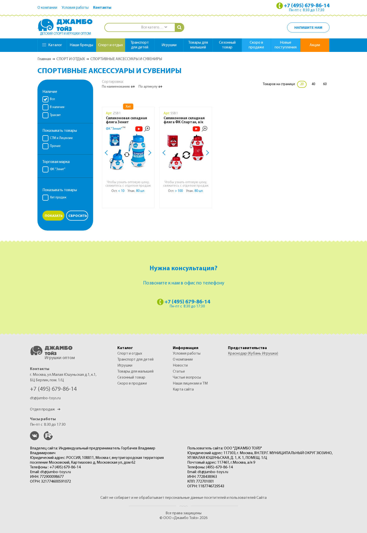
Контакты (102, 8)
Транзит (55, 115)
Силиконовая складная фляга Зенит (126, 120)
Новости (180, 366)
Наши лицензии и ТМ (190, 384)
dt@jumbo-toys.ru (45, 398)
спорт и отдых (110, 45)
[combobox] (154, 27)
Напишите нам (308, 28)
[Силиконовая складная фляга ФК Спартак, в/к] (185, 152)
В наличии (57, 107)
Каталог (55, 45)
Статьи (179, 372)
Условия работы (75, 8)
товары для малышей (198, 45)
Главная (44, 59)
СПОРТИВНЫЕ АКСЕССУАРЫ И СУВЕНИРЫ (126, 59)
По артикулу (148, 87)
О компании (47, 8)
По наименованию (116, 87)
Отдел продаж (45, 409)
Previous (107, 152)
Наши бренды (81, 45)
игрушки (169, 45)
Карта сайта (183, 390)
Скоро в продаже (256, 45)
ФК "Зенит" (57, 169)
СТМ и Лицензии (61, 138)
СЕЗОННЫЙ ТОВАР (131, 378)
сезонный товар (227, 45)
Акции (315, 45)
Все (52, 99)
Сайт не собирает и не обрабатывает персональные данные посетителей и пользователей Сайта (183, 498)
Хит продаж (58, 197)
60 (325, 84)
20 (302, 84)
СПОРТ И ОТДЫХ (70, 59)
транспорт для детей (140, 45)
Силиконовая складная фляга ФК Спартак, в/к (184, 120)
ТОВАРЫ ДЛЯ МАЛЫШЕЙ (135, 372)
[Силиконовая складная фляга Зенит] (128, 152)
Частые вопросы (187, 378)
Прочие (55, 146)
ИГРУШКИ (124, 366)
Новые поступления (286, 45)
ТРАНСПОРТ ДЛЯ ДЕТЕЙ (135, 360)
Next (148, 152)
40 (313, 84)
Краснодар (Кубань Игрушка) (253, 354)
